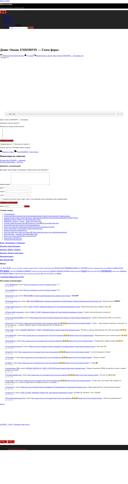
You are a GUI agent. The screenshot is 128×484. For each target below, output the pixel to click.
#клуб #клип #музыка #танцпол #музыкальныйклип (22, 225)
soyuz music (20, 268)
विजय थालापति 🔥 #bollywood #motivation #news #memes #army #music (47, 296)
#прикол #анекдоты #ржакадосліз (15, 230)
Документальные (10, 18)
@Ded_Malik (9, 330)
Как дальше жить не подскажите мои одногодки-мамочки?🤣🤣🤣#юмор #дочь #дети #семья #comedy (55, 323)
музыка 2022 (12, 271)
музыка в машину (23, 271)
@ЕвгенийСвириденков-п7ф (15, 398)
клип (105, 268)
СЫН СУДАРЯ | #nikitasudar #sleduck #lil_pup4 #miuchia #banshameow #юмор (54, 307)
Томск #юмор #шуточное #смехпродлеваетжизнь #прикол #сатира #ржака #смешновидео (60, 318)
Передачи (7, 19)
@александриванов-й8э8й (14, 318)
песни (83, 271)
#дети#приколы (9, 214)
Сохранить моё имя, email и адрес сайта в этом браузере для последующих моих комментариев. (35, 199)
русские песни (17, 273)
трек (41, 273)
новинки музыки (62, 271)
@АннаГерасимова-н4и (13, 375)
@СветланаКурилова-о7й (13, 346)
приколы (123, 271)
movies (2, 404)
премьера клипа (115, 271)
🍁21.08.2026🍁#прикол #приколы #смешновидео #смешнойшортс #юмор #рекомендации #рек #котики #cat (64, 301)
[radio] (66, 130)
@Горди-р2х (9, 323)
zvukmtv (41, 268)
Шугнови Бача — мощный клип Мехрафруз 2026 (21, 234)
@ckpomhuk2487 (10, 335)
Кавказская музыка (49, 268)
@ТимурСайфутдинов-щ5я (14, 312)
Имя (2, 188)
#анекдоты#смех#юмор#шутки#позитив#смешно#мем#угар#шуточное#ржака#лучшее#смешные (37, 216)
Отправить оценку (7, 140)
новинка (53, 271)
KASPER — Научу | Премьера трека (12, 424)
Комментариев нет (59, 56)
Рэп (79, 268)
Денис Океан (33, 152)
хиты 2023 (50, 273)
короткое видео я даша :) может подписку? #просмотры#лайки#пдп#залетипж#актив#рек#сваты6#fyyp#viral (41, 218)
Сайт (1, 195)
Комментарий (5, 184)
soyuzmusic (26, 268)
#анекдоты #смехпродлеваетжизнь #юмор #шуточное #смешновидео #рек (29, 227)
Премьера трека (71, 268)
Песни (6, 16)
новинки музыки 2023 (75, 271)
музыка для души (37, 271)
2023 (4, 268)
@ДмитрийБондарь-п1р (13, 307)
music (8, 268)
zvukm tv (35, 268)
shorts (15, 268)
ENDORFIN (24, 152)
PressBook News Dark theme (17, 449)
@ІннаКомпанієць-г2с (12, 301)
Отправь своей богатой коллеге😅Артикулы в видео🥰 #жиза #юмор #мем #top (31, 223)
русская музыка (6, 273)
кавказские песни (99, 268)
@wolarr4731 (9, 392)
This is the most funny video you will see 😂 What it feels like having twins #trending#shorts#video (35, 232)
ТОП (82, 268)
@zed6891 (8, 363)
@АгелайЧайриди (11, 284)
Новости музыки (6, 4)
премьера (106, 270)
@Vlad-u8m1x (9, 357)
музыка (4, 270)
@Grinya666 (9, 380)
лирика (109, 268)
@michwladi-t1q (10, 341)
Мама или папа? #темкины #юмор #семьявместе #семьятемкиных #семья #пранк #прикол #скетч (62, 346)
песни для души (92, 271)
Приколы (7, 21)
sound (30, 56)
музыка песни (46, 271)
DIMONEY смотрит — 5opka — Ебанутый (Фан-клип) (22, 221)
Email (2, 191)
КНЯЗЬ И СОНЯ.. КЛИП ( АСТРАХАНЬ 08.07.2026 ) (22, 219)
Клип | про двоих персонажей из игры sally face (20, 236)
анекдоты (91, 268)
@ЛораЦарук (9, 387)
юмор (59, 273)
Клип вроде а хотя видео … (13, 238)
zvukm (31, 268)
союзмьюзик (37, 273)
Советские (7, 23)
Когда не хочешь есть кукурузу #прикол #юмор (40, 284)
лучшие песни (117, 268)
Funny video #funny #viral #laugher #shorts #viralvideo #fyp (23, 228)
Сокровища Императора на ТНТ (12, 277)
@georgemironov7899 (12, 368)
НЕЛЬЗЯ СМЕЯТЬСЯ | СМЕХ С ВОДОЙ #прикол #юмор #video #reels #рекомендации (50, 330)
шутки (54, 273)
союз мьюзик (29, 273)
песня (99, 271)
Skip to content (5, 1)
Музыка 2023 (60, 268)
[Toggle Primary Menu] (3, 11)
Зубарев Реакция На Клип (13, 239)
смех (24, 273)
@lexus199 (8, 352)
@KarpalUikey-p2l (11, 296)
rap (12, 268)
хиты (45, 273)
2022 (1, 268)
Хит (86, 268)
